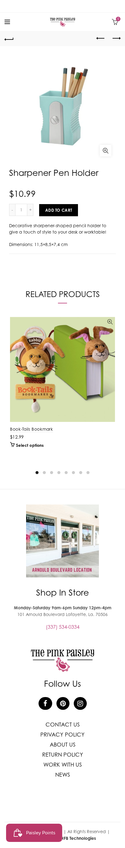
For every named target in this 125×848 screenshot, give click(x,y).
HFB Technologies (78, 838)
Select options (29, 445)
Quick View (110, 322)
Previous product (100, 38)
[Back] (9, 38)
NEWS (62, 774)
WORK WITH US (62, 764)
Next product (115, 38)
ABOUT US (63, 744)
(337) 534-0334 (62, 627)
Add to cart (58, 210)
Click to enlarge (105, 150)
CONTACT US (63, 724)
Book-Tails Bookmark (31, 429)
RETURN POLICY (62, 754)
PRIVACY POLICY (62, 734)
